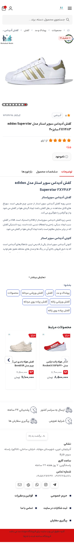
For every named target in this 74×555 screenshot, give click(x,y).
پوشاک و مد (40, 30)
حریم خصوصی (59, 496)
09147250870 (63, 476)
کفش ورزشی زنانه (60, 301)
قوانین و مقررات (24, 496)
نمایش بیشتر (37, 277)
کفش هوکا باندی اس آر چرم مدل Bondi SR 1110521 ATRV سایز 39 (23, 364)
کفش (26, 30)
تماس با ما (26, 508)
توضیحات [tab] (66, 171)
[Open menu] (69, 8)
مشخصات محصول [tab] (46, 171)
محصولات (56, 30)
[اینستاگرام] (46, 484)
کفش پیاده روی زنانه (59, 310)
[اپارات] (28, 485)
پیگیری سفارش (58, 520)
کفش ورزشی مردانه (32, 293)
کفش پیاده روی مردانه (35, 301)
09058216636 (44, 476)
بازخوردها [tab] (27, 171)
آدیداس (57, 115)
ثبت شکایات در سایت (55, 508)
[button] (8, 360)
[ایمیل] (19, 484)
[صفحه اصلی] (68, 30)
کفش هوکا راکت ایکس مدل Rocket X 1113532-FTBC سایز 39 (55, 364)
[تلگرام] (54, 484)
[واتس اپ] (37, 484)
